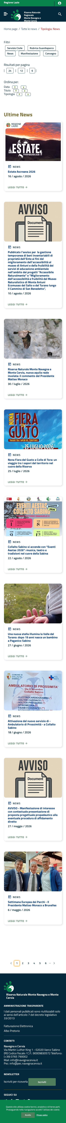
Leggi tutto (16, 187)
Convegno (50, 53)
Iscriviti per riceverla (16, 1081)
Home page (10, 29)
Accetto (28, 1114)
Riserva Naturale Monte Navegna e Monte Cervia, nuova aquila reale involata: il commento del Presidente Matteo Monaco (31, 374)
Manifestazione (29, 53)
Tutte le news (29, 29)
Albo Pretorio (12, 1031)
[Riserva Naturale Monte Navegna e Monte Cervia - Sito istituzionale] (16, 15)
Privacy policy (42, 1114)
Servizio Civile (14, 48)
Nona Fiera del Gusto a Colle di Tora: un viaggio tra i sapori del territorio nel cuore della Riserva (32, 463)
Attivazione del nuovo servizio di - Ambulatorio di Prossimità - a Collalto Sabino (32, 724)
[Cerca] (60, 14)
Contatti (9, 1041)
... (50, 962)
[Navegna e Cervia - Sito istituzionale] (9, 986)
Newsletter (11, 1074)
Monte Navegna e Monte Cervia (32, 19)
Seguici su (10, 1095)
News (10, 53)
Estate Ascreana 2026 (21, 171)
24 (9, 71)
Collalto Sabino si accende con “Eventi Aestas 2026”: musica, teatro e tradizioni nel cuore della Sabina (32, 550)
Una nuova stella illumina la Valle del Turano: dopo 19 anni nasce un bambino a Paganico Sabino (33, 637)
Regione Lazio (11, 2)
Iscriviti (42, 1082)
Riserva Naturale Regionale (32, 14)
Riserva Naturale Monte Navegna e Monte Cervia (32, 996)
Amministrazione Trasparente (23, 1006)
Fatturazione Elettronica (18, 1026)
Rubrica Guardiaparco (42, 48)
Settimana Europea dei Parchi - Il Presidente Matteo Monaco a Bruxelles (32, 903)
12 (21, 71)
